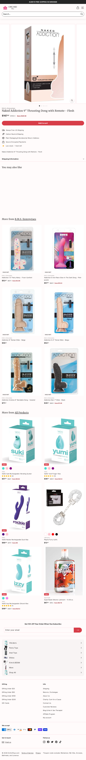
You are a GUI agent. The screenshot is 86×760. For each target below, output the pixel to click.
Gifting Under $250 (9, 699)
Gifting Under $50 (8, 692)
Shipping (46, 688)
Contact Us (47, 703)
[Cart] (77, 7)
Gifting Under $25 (8, 688)
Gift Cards (5, 703)
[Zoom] (72, 100)
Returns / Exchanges (50, 692)
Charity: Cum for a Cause (52, 699)
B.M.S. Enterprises (8, 108)
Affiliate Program (49, 714)
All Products (22, 412)
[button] (7, 476)
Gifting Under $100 (8, 696)
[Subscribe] (78, 630)
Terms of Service (27, 753)
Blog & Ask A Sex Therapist (52, 710)
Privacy (38, 753)
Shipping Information (10, 159)
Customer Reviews (49, 707)
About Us (46, 696)
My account (47, 718)
